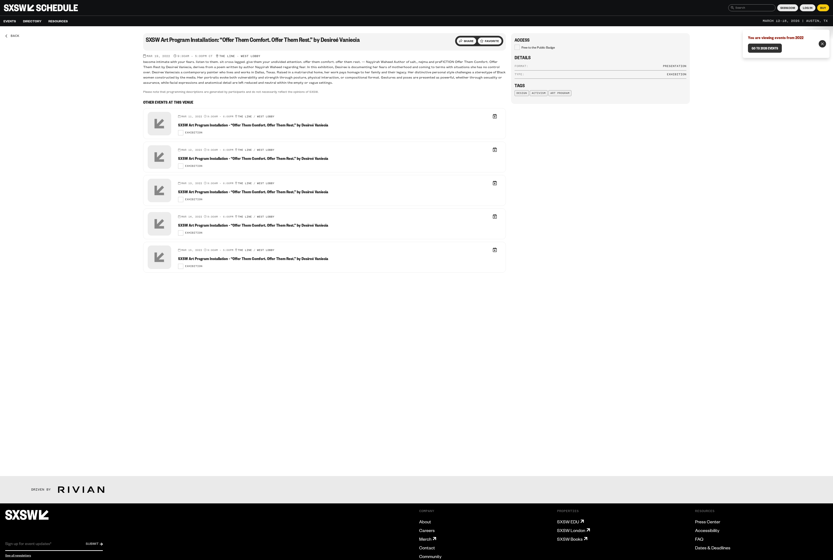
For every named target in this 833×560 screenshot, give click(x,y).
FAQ (699, 539)
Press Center (707, 521)
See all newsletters (18, 555)
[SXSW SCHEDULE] (41, 7)
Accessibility (707, 530)
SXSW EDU (568, 521)
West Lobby (250, 56)
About (425, 521)
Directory (32, 21)
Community (430, 556)
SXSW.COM (787, 8)
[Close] (822, 43)
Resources (58, 21)
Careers (427, 530)
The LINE (227, 56)
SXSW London (571, 530)
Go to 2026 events (765, 48)
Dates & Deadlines (712, 547)
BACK (13, 36)
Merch (425, 539)
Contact (427, 547)
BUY (823, 8)
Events (9, 21)
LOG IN (807, 8)
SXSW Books (570, 539)
